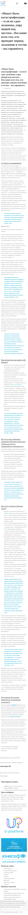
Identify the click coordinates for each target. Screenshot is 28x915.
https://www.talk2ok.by (16, 384)
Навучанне (6, 880)
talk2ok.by (14, 705)
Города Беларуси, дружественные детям (14, 893)
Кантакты (6, 884)
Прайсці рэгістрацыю (9, 882)
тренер (5, 529)
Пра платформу (8, 868)
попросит (6, 513)
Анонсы (6, 874)
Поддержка (8, 746)
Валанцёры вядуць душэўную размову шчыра (15, 790)
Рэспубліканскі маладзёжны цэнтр (12, 895)
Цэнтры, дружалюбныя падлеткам (12, 897)
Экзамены (15, 748)
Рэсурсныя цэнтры (8, 872)
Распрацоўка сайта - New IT (16, 912)
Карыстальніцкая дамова (10, 899)
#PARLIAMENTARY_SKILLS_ (11, 788)
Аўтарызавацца (4, 776)
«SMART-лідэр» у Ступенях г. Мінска (13, 786)
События (6, 876)
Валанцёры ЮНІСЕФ (9, 878)
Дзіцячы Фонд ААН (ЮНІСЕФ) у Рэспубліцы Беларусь (15, 890)
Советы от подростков (6, 748)
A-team (3, 746)
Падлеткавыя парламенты (10, 870)
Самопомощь (14, 746)
